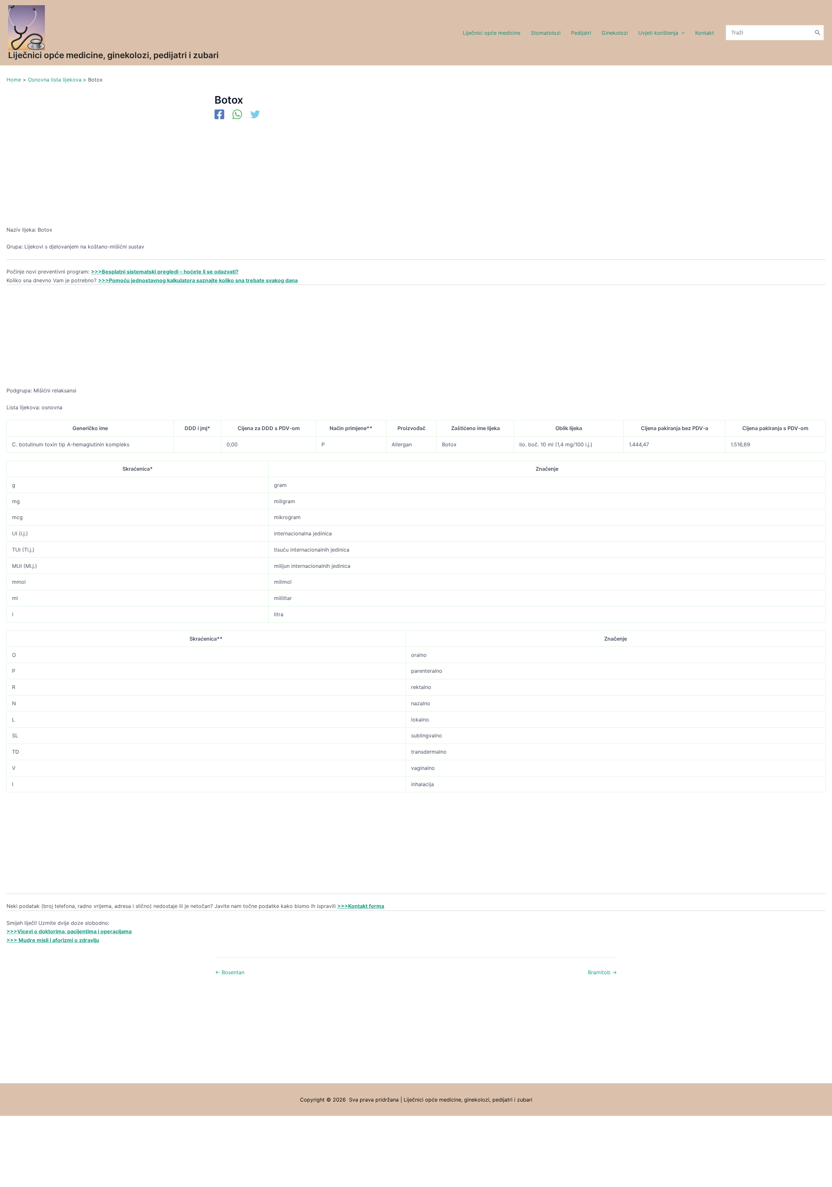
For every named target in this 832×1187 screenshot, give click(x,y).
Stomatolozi (546, 33)
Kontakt (704, 33)
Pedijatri (581, 33)
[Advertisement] (201, 177)
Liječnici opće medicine (491, 33)
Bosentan (229, 972)
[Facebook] (219, 115)
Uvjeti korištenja (658, 33)
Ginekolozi (615, 33)
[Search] (817, 32)
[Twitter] (255, 115)
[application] (681, 33)
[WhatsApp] (237, 115)
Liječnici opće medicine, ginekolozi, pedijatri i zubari (113, 55)
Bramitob (602, 972)
